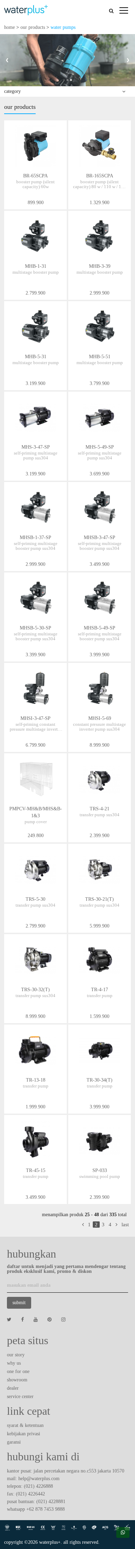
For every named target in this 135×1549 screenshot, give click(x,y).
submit (19, 1302)
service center (20, 1396)
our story (16, 1354)
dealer (13, 1388)
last (125, 1224)
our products (32, 27)
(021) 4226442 (30, 1493)
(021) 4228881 (50, 1501)
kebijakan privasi (23, 1433)
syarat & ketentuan (25, 1425)
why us (14, 1363)
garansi (14, 1442)
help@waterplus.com (39, 1478)
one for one (18, 1371)
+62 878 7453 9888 (45, 1509)
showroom (17, 1379)
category (12, 91)
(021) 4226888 (38, 1486)
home (9, 27)
